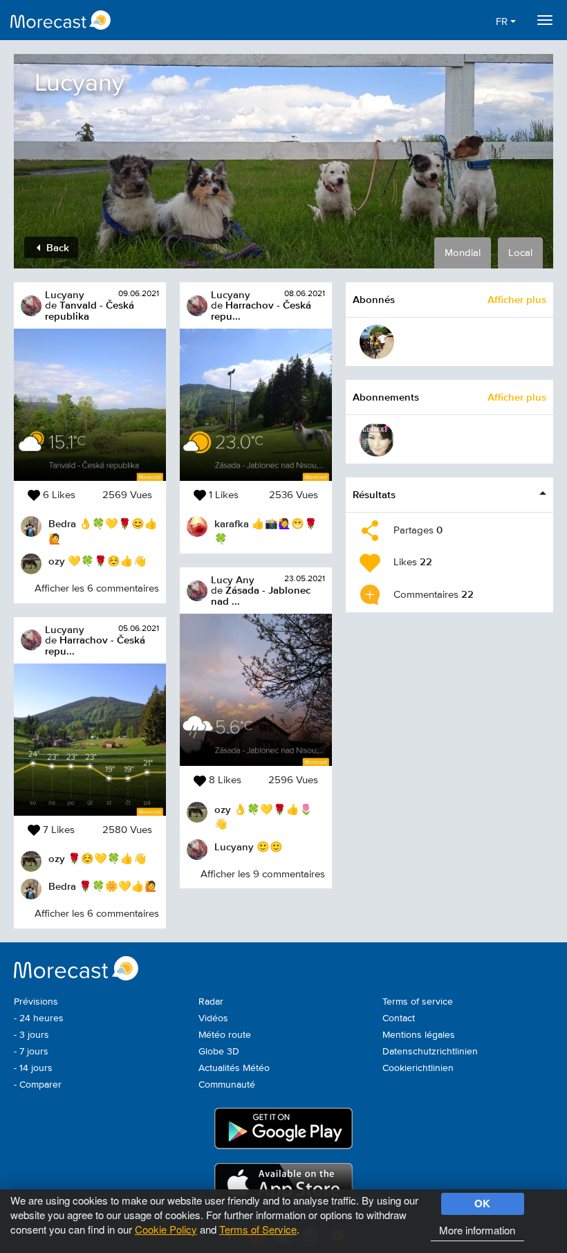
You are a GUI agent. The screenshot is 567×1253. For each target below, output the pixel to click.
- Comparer (38, 1085)
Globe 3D (218, 1052)
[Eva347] (377, 439)
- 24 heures (39, 1018)
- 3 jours (31, 1035)
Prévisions (36, 1002)
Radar (210, 1002)
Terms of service (417, 1002)
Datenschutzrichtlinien (430, 1052)
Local (520, 253)
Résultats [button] (374, 494)
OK (482, 1203)
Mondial (463, 253)
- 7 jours (31, 1052)
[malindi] (377, 341)
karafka (231, 523)
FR (503, 22)
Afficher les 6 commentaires (97, 588)
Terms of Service (258, 1229)
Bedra (62, 523)
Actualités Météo (234, 1068)
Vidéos (213, 1018)
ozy (56, 561)
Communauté (226, 1085)
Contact (398, 1018)
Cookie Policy (166, 1229)
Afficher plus (516, 299)
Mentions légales (418, 1035)
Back (56, 247)
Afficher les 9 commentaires (263, 874)
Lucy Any (232, 579)
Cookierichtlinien (418, 1068)
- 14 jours (33, 1068)
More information (477, 1230)
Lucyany (64, 294)
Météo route (224, 1035)
